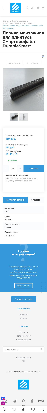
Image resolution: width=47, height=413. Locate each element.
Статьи (23, 318)
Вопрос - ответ (23, 336)
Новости (23, 314)
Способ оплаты (23, 340)
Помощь (23, 326)
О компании (23, 308)
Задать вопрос (23, 286)
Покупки (23, 332)
